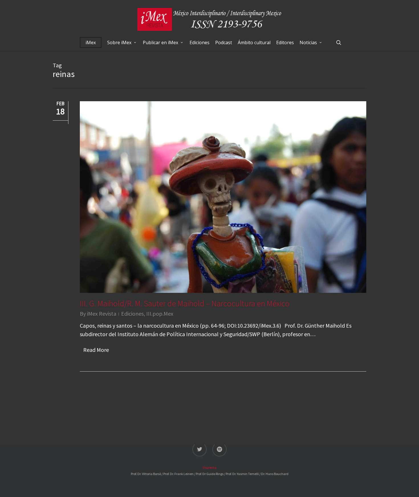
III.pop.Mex (159, 313)
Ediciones (132, 313)
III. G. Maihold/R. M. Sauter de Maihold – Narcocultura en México (185, 303)
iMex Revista (101, 313)
